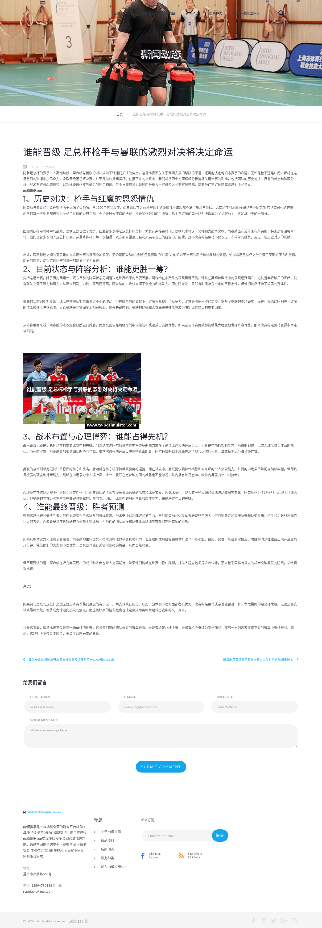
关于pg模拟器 (141, 13)
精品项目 (168, 13)
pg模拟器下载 (77, 921)
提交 (220, 835)
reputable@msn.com (38, 891)
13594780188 (41, 885)
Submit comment (161, 767)
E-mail (130, 697)
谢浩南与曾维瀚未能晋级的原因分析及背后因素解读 (258, 659)
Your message (44, 720)
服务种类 (215, 13)
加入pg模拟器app (246, 13)
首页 (117, 13)
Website (225, 697)
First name (40, 697)
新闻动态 (192, 13)
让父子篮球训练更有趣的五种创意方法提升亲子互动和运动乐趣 (71, 659)
